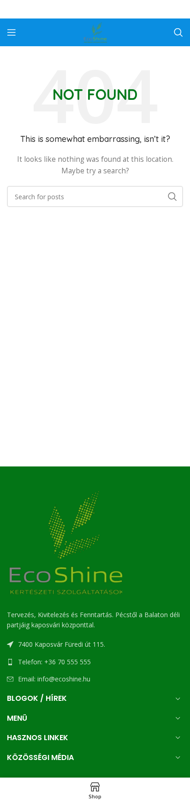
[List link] (95, 662)
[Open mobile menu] (11, 32)
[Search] (178, 32)
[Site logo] (95, 31)
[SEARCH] (172, 196)
